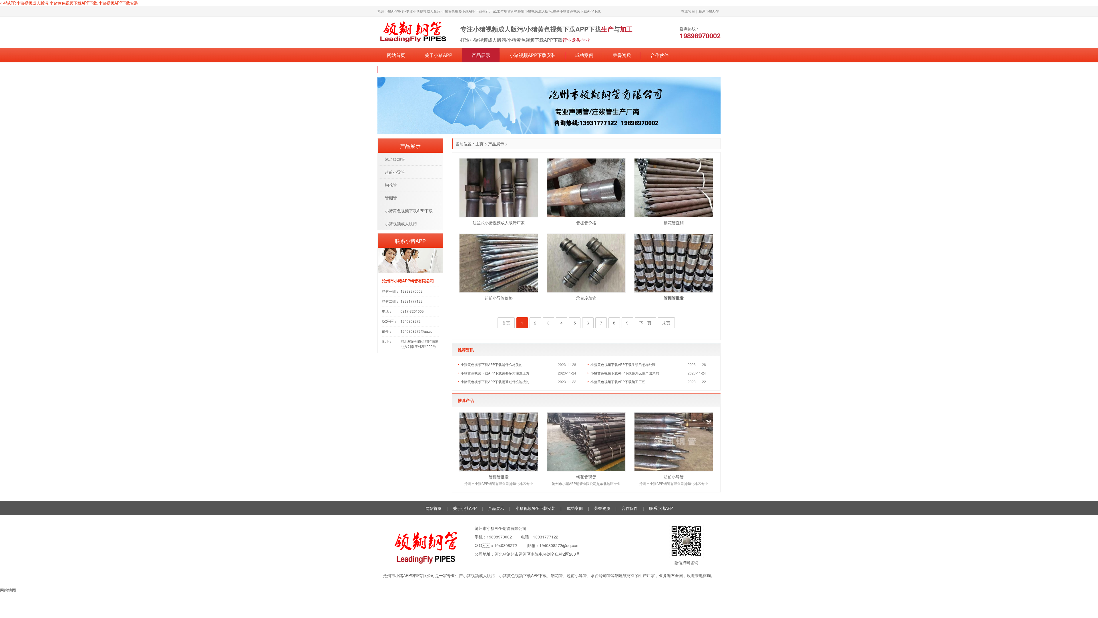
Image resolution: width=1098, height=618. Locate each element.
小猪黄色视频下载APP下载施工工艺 (617, 381)
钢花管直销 (674, 222)
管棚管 (391, 198)
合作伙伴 (660, 55)
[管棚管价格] (586, 187)
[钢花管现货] (586, 442)
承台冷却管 (586, 298)
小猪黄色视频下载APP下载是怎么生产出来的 (624, 373)
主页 (480, 143)
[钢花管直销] (673, 187)
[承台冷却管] (586, 263)
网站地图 (8, 590)
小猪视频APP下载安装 (533, 55)
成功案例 (584, 55)
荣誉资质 (622, 55)
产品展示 (481, 55)
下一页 (645, 323)
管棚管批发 (499, 477)
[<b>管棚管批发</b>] (673, 263)
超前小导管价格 (499, 298)
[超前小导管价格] (498, 263)
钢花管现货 (586, 477)
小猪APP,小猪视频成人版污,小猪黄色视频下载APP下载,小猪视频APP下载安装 (69, 3)
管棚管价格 (586, 222)
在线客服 (688, 11)
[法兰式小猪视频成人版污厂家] (498, 187)
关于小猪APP (438, 55)
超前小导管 (674, 477)
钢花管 (391, 185)
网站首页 (396, 55)
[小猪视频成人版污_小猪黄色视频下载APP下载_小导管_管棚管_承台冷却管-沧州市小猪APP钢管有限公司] (413, 32)
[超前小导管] (673, 442)
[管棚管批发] (498, 442)
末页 (666, 323)
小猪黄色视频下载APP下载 (409, 210)
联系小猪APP (709, 11)
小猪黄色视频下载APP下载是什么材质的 (491, 364)
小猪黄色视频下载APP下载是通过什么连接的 (495, 381)
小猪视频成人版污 (401, 223)
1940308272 (505, 545)
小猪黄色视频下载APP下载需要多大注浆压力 (495, 373)
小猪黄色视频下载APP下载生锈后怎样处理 (623, 364)
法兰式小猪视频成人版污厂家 (499, 222)
